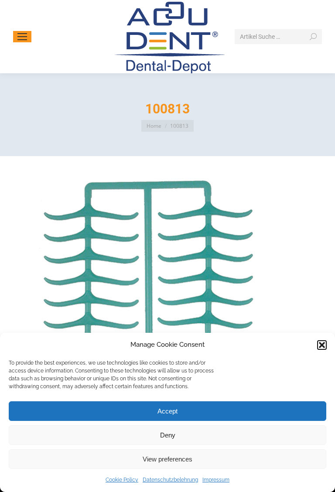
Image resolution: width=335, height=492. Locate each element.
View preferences (167, 459)
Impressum (215, 480)
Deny (167, 435)
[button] (322, 345)
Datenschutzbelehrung (170, 480)
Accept (167, 411)
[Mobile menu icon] (22, 36)
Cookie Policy (122, 480)
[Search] (313, 36)
